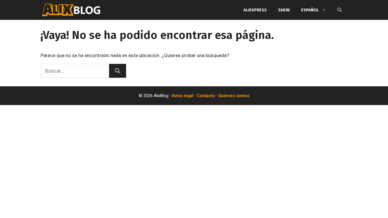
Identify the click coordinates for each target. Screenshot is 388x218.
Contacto (206, 95)
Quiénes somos (233, 95)
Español (310, 9)
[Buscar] (117, 71)
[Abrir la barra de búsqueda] (339, 10)
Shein (284, 9)
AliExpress (255, 9)
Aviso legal (182, 95)
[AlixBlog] (71, 10)
